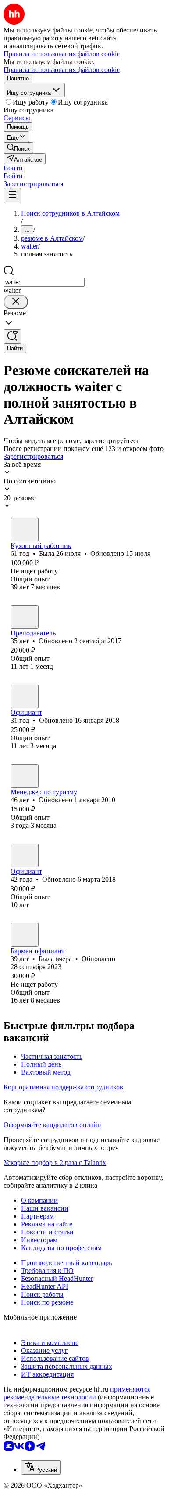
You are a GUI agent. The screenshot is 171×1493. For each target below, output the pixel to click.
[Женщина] (25, 529)
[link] (18, 147)
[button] (13, 168)
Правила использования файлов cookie (62, 69)
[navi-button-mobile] (12, 195)
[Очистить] (16, 302)
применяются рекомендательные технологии (77, 1393)
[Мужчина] (25, 696)
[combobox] (44, 282)
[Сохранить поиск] (12, 336)
